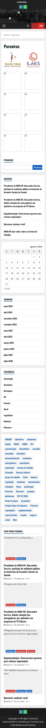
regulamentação (25, 510)
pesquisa (30, 491)
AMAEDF (8, 439)
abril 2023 (8, 336)
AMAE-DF (9, 579)
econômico (26, 458)
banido (8, 444)
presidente (25, 500)
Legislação (9, 481)
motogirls (9, 486)
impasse (34, 477)
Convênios (8, 384)
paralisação (28, 486)
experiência (24, 463)
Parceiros (8, 427)
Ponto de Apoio (11, 500)
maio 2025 (8, 306)
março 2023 (9, 342)
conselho (36, 448)
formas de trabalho (25, 467)
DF (5, 397)
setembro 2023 (10, 324)
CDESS (16, 444)
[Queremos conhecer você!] (23, 681)
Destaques (8, 390)
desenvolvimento (12, 458)
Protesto (34, 505)
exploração (9, 467)
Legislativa (8, 415)
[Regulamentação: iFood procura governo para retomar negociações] (23, 641)
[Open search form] (28, 25)
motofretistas (34, 481)
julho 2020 (8, 361)
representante (11, 515)
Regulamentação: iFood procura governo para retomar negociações (23, 659)
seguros (33, 515)
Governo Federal (23, 472)
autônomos (31, 439)
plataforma (9, 496)
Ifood (25, 477)
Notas (18, 486)
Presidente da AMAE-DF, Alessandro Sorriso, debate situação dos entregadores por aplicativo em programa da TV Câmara (22, 203)
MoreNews (17, 725)
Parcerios (20, 491)
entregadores (10, 463)
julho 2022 (8, 354)
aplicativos (19, 439)
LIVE (41, 25)
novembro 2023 (10, 318)
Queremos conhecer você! (14, 224)
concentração (10, 448)
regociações (10, 510)
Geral (6, 409)
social (7, 519)
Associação (8, 378)
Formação (9, 472)
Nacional (7, 421)
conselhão (9, 453)
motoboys (21, 481)
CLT (32, 444)
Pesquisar (8, 160)
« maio (7, 288)
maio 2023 (8, 330)
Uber (15, 519)
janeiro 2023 (9, 348)
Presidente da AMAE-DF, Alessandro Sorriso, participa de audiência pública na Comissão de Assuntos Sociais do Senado (23, 189)
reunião (23, 515)
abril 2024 (8, 312)
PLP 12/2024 (22, 496)
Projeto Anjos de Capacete (16, 505)
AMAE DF (9, 665)
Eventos (7, 403)
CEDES (24, 444)
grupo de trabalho (12, 477)
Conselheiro (24, 448)
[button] (4, 26)
